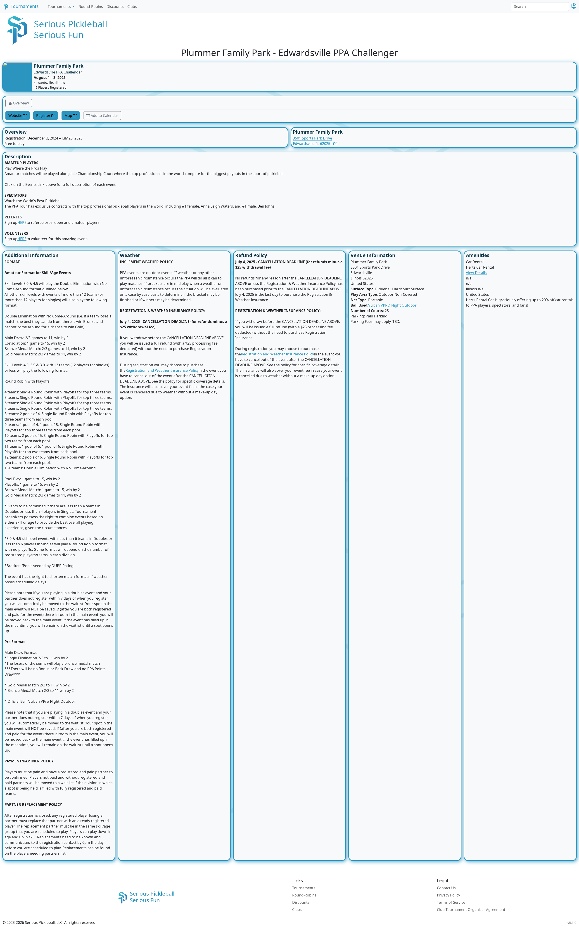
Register (43, 115)
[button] (573, 6)
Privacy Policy (448, 895)
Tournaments (25, 6)
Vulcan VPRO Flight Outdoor (392, 305)
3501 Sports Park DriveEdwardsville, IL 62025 (312, 141)
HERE (21, 222)
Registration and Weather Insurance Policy (162, 370)
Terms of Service (451, 902)
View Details (476, 272)
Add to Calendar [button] (104, 115)
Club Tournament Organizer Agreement (471, 909)
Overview (21, 103)
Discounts (115, 6)
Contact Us (446, 887)
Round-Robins (91, 6)
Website (15, 115)
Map (68, 115)
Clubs (132, 6)
